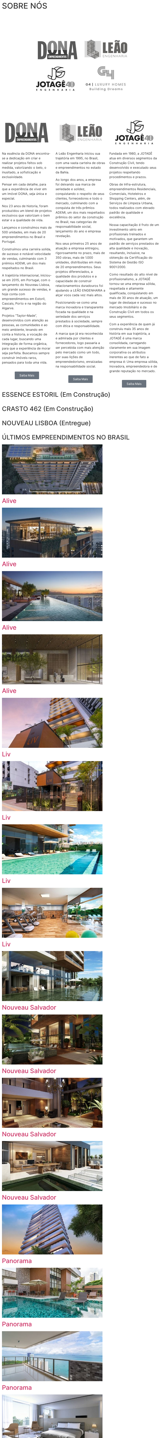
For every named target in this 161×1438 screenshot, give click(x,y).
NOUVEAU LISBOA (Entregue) (46, 423)
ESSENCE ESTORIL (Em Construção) (56, 394)
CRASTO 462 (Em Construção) (47, 409)
